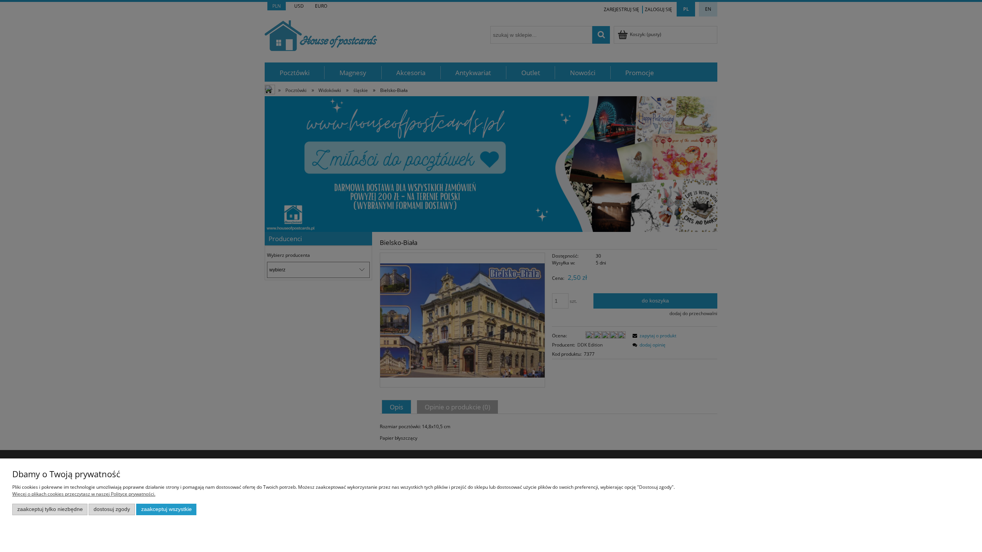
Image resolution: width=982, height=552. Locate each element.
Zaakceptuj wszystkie (166, 509)
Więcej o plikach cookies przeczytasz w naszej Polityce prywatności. (83, 494)
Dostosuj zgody (112, 509)
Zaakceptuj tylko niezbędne (50, 509)
